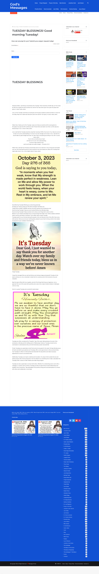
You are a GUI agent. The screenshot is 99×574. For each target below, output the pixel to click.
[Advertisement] (49, 18)
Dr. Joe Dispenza (67, 504)
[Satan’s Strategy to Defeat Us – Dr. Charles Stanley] (71, 74)
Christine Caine (67, 488)
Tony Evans (66, 464)
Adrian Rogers (67, 455)
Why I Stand (77, 132)
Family (65, 554)
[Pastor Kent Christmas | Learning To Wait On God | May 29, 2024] (82, 58)
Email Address (15, 45)
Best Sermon (63, 3)
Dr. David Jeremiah (68, 515)
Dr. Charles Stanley (68, 439)
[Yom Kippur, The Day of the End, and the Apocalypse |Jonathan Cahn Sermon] (82, 74)
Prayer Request (43, 3)
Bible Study (66, 536)
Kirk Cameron (64, 9)
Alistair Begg (66, 495)
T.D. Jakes (66, 453)
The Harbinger (67, 545)
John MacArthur (67, 473)
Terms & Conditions (78, 12)
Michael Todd (67, 475)
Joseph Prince (67, 457)
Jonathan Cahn (72, 3)
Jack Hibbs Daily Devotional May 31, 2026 (81, 98)
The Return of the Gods (69, 547)
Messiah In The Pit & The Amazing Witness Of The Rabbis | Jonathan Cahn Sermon (70, 99)
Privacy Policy (70, 12)
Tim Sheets (66, 466)
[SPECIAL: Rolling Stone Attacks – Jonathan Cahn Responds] (69, 116)
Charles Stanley (73, 9)
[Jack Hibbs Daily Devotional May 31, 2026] (82, 92)
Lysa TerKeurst (67, 541)
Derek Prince (66, 490)
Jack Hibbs (56, 9)
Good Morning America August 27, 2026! (48, 435)
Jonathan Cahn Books (68, 543)
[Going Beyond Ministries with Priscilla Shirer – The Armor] (71, 58)
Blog (17, 26)
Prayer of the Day (53, 3)
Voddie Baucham (67, 497)
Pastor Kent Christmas (69, 461)
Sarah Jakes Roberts (68, 441)
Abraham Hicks (67, 493)
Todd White (66, 484)
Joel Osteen (81, 3)
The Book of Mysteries (69, 549)
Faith (65, 530)
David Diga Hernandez (69, 450)
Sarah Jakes (66, 528)
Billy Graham (66, 523)
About (64, 12)
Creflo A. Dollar (67, 448)
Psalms (65, 538)
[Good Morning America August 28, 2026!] (23, 427)
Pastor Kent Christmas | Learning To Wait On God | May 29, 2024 (81, 64)
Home (36, 3)
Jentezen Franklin (68, 468)
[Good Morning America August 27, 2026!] (50, 427)
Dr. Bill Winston (67, 446)
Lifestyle (65, 556)
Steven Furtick (67, 470)
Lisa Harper (66, 486)
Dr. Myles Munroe (68, 499)
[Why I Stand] (69, 134)
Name (13, 51)
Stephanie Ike (67, 482)
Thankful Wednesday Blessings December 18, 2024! (80, 128)
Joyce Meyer (82, 9)
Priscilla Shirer (38, 9)
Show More (76, 150)
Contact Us (86, 12)
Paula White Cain (67, 477)
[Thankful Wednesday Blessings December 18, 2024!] (69, 128)
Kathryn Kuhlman (67, 502)
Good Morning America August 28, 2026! (22, 435)
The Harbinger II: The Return (70, 552)
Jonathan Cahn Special (69, 508)
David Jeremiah (47, 9)
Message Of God (32, 563)
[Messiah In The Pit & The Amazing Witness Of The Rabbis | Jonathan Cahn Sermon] (71, 92)
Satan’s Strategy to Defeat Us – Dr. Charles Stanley (70, 80)
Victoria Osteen (67, 459)
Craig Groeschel (67, 479)
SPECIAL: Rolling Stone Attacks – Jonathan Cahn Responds (80, 116)
